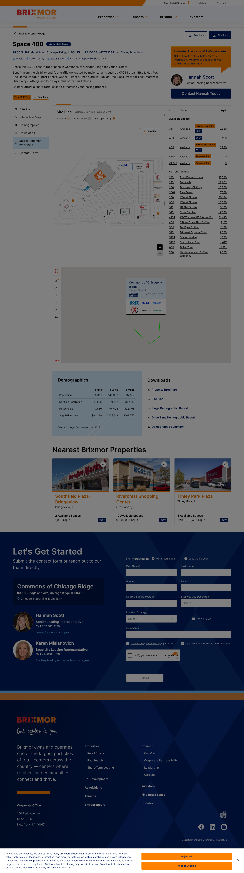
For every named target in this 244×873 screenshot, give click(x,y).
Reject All (186, 856)
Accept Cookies (187, 865)
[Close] (238, 860)
